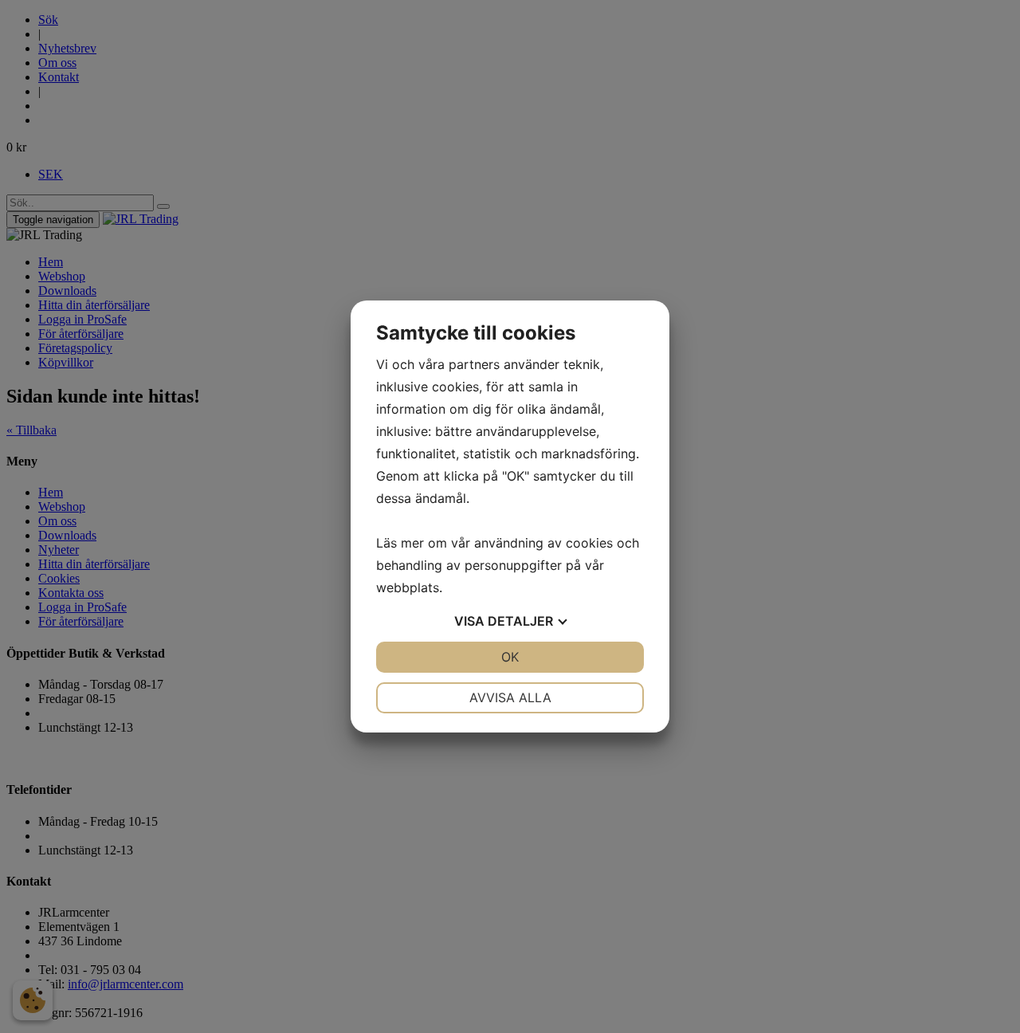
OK (510, 657)
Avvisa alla (510, 697)
